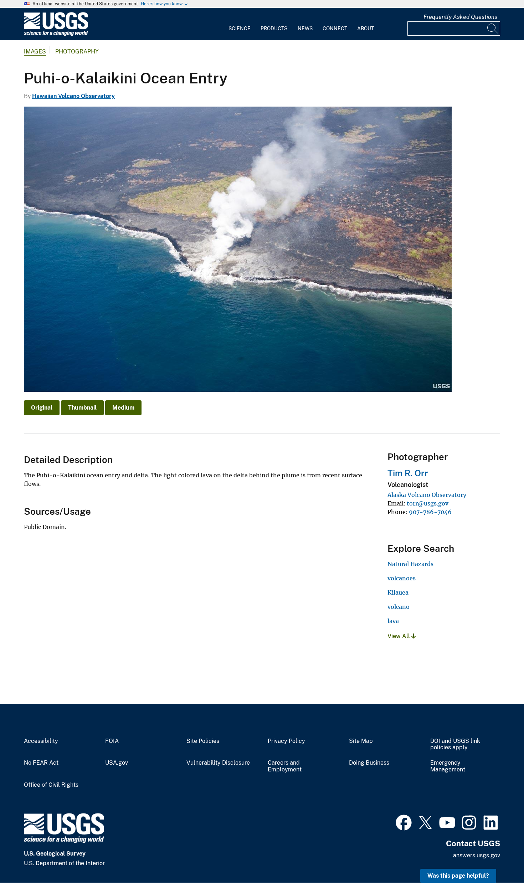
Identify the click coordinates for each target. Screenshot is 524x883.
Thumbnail (82, 407)
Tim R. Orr (407, 473)
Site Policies (202, 741)
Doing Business (369, 763)
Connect (335, 28)
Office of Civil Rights (51, 785)
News (305, 28)
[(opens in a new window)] (403, 821)
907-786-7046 (430, 511)
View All (399, 636)
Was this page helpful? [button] (458, 875)
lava (393, 621)
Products (274, 28)
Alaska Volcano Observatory (426, 494)
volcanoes (401, 578)
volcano (398, 606)
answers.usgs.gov (476, 855)
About (365, 28)
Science (239, 28)
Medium (123, 407)
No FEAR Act (41, 763)
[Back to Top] (498, 857)
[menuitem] (240, 24)
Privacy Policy (286, 741)
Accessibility (41, 741)
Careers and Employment (285, 766)
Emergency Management (447, 766)
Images (35, 51)
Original (41, 407)
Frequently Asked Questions (460, 17)
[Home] (56, 34)
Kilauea (398, 592)
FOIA (112, 741)
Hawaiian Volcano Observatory (73, 96)
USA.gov (116, 763)
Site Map (361, 741)
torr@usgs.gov (427, 503)
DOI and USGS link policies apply (455, 744)
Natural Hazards (410, 564)
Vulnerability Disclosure (218, 763)
